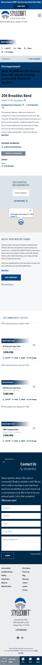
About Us (4, 583)
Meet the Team (6, 586)
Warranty (25, 579)
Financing (25, 572)
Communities (5, 568)
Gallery (3, 575)
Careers (24, 586)
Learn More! (21, 6)
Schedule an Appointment (13, 153)
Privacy (24, 590)
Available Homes (7, 572)
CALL (23, 662)
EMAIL (38, 662)
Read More (5, 135)
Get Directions (19, 201)
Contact (25, 583)
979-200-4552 (30, 469)
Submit (7, 555)
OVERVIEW (5, 59)
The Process (26, 568)
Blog (23, 575)
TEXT (30, 662)
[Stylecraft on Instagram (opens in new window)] (23, 638)
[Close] (30, 210)
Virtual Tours (5, 579)
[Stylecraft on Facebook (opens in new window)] (19, 638)
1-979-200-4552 (21, 630)
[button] (21, 222)
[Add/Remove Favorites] (34, 345)
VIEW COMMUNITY (11, 277)
